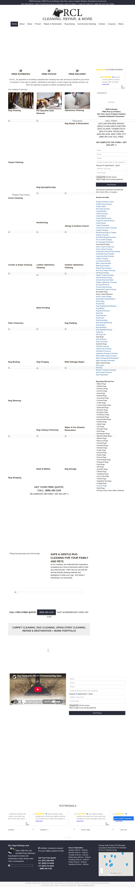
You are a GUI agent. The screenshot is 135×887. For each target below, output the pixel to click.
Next (128, 85)
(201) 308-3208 (26, 4)
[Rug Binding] (33, 344)
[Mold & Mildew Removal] (61, 451)
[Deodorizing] (57, 206)
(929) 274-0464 (40, 4)
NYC (91, 4)
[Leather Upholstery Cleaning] (61, 247)
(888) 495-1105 (100, 4)
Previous (95, 85)
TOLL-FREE (109, 4)
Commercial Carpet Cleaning (106, 228)
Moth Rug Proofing (102, 266)
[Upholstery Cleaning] (77, 100)
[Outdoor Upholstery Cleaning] (89, 247)
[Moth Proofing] (61, 290)
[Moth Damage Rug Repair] (89, 344)
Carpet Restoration (102, 225)
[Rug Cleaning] (21, 100)
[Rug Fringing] (61, 344)
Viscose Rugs (102, 486)
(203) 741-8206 (70, 4)
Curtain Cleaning (102, 230)
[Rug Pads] (96, 297)
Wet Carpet (100, 365)
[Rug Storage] (89, 451)
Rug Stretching (101, 327)
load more (111, 102)
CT (77, 4)
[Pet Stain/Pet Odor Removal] (49, 101)
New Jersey (24, 859)
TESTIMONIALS (67, 805)
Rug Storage (100, 325)
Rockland (60, 4)
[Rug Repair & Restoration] (77, 121)
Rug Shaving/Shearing (104, 322)
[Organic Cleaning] (20, 195)
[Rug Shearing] (33, 383)
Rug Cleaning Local (85, 885)
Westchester (50, 4)
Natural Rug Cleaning (103, 268)
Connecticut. (19, 861)
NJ (33, 4)
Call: (41, 490)
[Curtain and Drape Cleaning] (33, 247)
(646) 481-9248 (84, 4)
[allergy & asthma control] (89, 208)
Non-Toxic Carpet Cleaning (105, 270)
